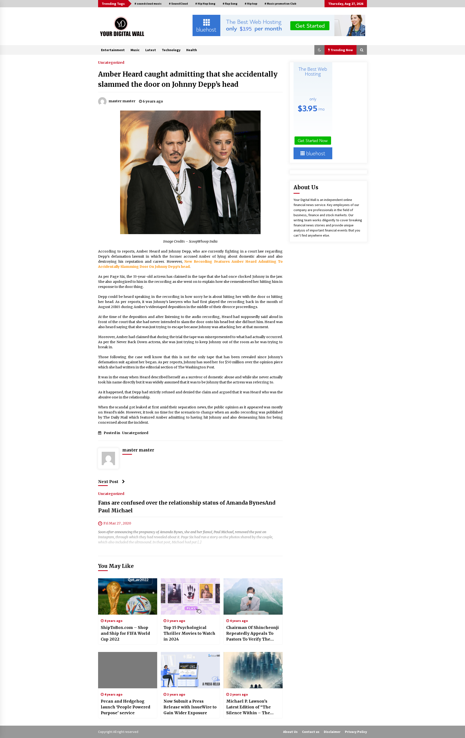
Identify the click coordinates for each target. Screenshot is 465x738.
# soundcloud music (148, 3)
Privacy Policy (356, 732)
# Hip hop (251, 3)
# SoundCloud (178, 3)
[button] (319, 50)
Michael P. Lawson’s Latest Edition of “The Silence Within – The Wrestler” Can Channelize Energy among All (248, 707)
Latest (150, 50)
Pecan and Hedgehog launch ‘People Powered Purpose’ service (125, 707)
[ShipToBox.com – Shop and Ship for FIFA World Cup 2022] (127, 596)
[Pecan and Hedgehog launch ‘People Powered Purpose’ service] (127, 670)
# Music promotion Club (280, 3)
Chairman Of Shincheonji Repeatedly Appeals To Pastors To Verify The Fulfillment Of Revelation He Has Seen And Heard (252, 633)
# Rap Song (230, 3)
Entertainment (113, 50)
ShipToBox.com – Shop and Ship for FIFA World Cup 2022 (125, 633)
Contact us (310, 732)
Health (191, 50)
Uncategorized (111, 62)
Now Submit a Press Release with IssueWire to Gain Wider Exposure (190, 707)
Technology (171, 50)
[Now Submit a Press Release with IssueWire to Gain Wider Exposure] (190, 670)
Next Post (108, 481)
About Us (290, 732)
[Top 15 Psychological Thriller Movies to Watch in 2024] (190, 596)
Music (135, 50)
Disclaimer (332, 732)
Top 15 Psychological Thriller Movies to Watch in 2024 (189, 633)
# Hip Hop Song (205, 3)
